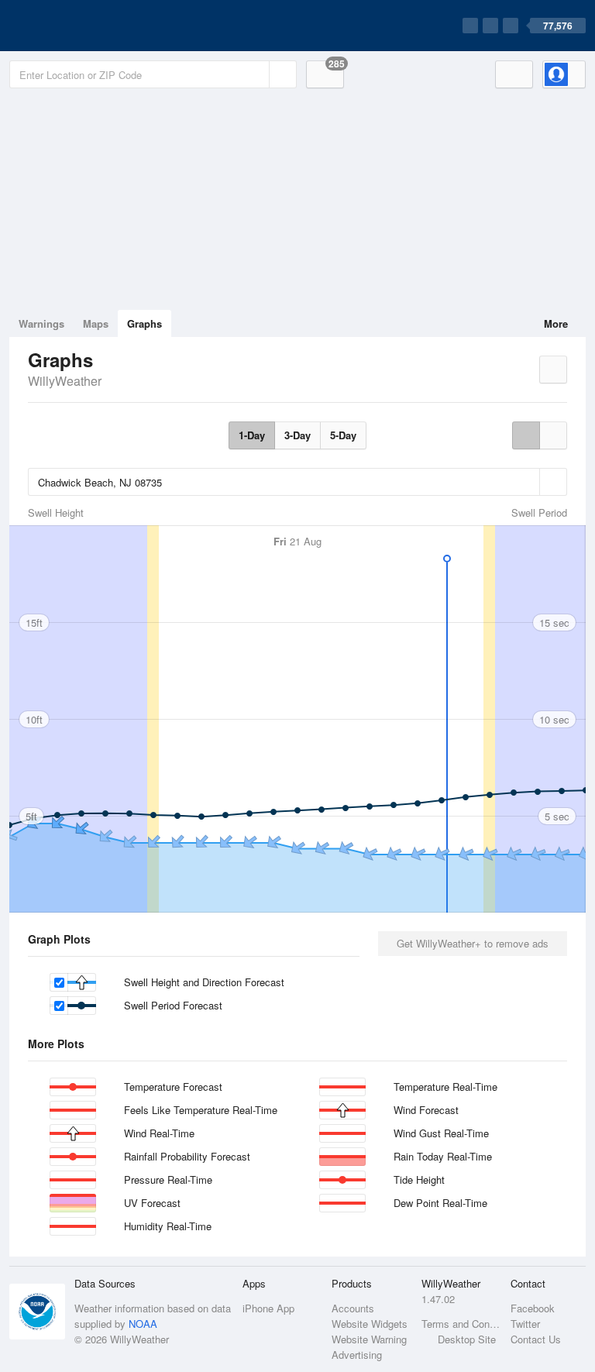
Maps (95, 323)
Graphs (144, 323)
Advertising (357, 1354)
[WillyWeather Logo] (82, 25)
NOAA (143, 1323)
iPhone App (268, 1308)
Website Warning (369, 1339)
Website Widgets (370, 1323)
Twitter (525, 1323)
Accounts (353, 1308)
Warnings (41, 323)
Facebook (533, 1308)
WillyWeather (64, 381)
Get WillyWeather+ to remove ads (473, 943)
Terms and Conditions (461, 1323)
